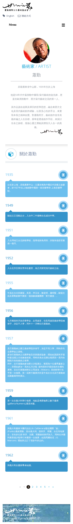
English (10, 15)
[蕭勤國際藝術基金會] (17, 7)
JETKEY (30, 518)
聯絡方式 (26, 15)
